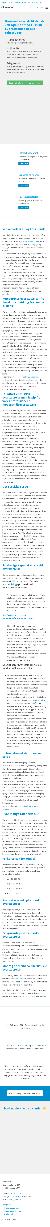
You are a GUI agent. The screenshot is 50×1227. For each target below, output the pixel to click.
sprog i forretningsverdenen (26, 377)
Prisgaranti (7, 1204)
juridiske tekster (40, 700)
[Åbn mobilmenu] (47, 8)
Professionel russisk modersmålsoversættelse (17, 617)
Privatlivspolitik (8, 1214)
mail (44, 996)
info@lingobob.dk (14, 1199)
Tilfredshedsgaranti (10, 1208)
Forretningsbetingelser (12, 1211)
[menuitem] (29, 7)
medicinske (16, 700)
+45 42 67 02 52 (29, 996)
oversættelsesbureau (30, 241)
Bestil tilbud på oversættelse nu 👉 (25, 83)
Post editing (9, 584)
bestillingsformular (18, 978)
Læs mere (24, 163)
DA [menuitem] (30, 7)
